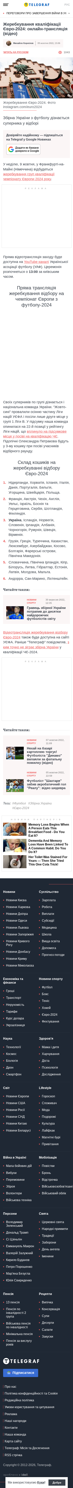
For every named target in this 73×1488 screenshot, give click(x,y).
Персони (10, 1213)
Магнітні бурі (51, 1137)
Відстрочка (50, 1179)
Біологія (12, 1060)
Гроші (10, 991)
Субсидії (48, 920)
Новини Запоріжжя (20, 934)
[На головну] (36, 4)
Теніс (45, 1000)
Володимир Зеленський (14, 1223)
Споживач (49, 1103)
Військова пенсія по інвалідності (18, 1325)
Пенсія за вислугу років (19, 1342)
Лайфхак (48, 1130)
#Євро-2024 (20, 808)
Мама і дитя (50, 1047)
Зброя (10, 1186)
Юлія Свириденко (19, 1280)
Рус (67, 4)
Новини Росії (15, 1110)
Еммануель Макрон (20, 1246)
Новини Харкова (18, 907)
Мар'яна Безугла (18, 1273)
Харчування (50, 1054)
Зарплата (49, 900)
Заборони (49, 1242)
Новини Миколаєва (20, 965)
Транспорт (13, 997)
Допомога (49, 948)
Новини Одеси (16, 920)
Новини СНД (15, 1116)
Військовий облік (54, 1193)
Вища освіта (51, 941)
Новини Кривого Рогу (18, 943)
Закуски (47, 1336)
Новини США (15, 1103)
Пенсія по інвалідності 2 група (16, 1312)
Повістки (48, 1166)
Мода (46, 1110)
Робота (47, 907)
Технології (13, 1047)
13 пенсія (13, 1302)
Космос (11, 1054)
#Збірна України (40, 803)
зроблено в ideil (15, 1475)
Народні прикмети (55, 1228)
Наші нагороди (15, 1421)
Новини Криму (16, 958)
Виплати (48, 913)
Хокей (46, 1007)
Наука (7, 1038)
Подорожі (49, 1116)
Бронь (46, 1173)
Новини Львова (17, 927)
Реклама (11, 1414)
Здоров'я (46, 1038)
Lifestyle (45, 1088)
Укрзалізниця (15, 1025)
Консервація (51, 1309)
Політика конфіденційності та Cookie (31, 1393)
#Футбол (19, 803)
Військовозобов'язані (57, 1186)
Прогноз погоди (53, 954)
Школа (46, 934)
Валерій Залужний (19, 1253)
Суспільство (49, 891)
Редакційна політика (19, 1400)
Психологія (50, 1067)
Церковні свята (53, 1222)
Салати (47, 1329)
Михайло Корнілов (23, 43)
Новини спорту (31, 601)
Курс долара (15, 1018)
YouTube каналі (36, 262)
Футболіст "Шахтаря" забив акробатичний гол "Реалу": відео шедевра (46, 784)
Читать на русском (15, 52)
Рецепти (45, 1294)
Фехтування (50, 1021)
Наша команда (15, 1434)
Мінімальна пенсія (19, 1334)
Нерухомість (15, 1004)
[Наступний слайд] (69, 13)
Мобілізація (48, 1157)
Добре (57, 1482)
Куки (40, 1482)
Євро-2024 (49, 1014)
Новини (9, 891)
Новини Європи (17, 1096)
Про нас (10, 1386)
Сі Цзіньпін (14, 1239)
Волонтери (14, 1193)
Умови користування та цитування (29, 1407)
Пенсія (8, 1294)
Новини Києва (16, 900)
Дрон (9, 1067)
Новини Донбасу (18, 951)
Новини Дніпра (17, 913)
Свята (43, 1213)
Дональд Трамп (17, 1232)
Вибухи (11, 1173)
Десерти (48, 1322)
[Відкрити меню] (6, 4)
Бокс (45, 994)
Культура (48, 1123)
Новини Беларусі (18, 1130)
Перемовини (15, 1179)
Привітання (50, 1144)
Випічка (47, 1302)
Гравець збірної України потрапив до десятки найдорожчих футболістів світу (46, 613)
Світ (6, 1088)
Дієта (45, 1060)
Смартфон (13, 1074)
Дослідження (51, 1074)
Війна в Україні (14, 1157)
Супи (45, 1316)
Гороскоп (48, 1096)
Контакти (11, 1427)
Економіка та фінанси (13, 980)
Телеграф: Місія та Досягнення (27, 1448)
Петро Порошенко (19, 1266)
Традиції (48, 1235)
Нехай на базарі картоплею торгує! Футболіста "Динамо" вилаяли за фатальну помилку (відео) (44, 756)
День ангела (51, 1249)
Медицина (49, 927)
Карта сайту (13, 1441)
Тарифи (11, 1011)
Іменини (48, 1256)
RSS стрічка (13, 1455)
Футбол (47, 987)
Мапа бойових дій (19, 1166)
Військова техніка (19, 1200)
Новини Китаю (16, 1123)
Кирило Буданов (18, 1260)
